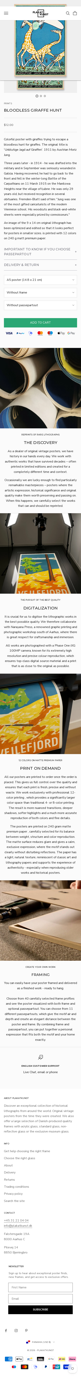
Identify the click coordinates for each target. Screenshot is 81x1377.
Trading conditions (16, 1187)
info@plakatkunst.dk (18, 1226)
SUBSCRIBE (40, 1309)
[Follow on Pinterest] (26, 1331)
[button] (40, 252)
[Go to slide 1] (37, 96)
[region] (40, 1065)
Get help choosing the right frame (27, 1151)
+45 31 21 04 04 (16, 1220)
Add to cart (40, 323)
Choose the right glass (19, 1158)
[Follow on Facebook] (6, 1331)
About (8, 1165)
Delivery (10, 1172)
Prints (8, 103)
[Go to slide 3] (45, 96)
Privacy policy (13, 1194)
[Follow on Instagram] (16, 1331)
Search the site (14, 1201)
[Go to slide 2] (41, 96)
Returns (9, 1180)
